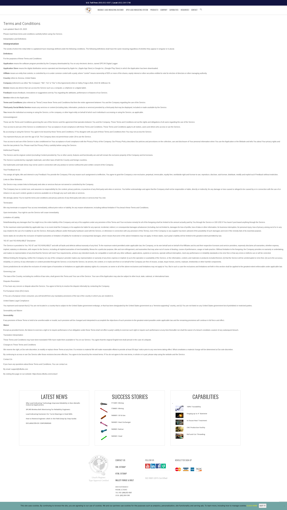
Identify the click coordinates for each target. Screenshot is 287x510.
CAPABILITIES (205, 397)
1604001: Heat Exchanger (121, 422)
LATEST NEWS (54, 397)
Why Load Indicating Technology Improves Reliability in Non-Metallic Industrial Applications (53, 404)
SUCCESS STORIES (130, 397)
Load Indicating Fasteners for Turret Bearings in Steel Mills (49, 414)
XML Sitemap (120, 466)
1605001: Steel (116, 436)
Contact (194, 10)
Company (163, 10)
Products (154, 10)
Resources (185, 10)
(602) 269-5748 (124, 2)
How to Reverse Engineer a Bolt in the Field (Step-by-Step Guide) (51, 419)
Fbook (158, 466)
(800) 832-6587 (104, 2)
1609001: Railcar (117, 429)
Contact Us (120, 460)
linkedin (152, 466)
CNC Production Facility (196, 427)
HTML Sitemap (121, 473)
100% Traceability (194, 407)
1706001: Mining (117, 408)
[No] (284, 506)
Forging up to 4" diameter (197, 413)
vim (162, 466)
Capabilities (173, 10)
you (146, 466)
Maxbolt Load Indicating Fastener (111, 10)
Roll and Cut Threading (196, 434)
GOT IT (263, 506)
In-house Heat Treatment (197, 420)
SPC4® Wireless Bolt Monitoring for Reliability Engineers (48, 409)
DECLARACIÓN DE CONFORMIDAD (38, 423)
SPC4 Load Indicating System (137, 10)
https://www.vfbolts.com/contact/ (44, 374)
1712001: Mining (117, 403)
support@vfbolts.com (19, 369)
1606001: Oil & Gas (118, 415)
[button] (201, 9)
